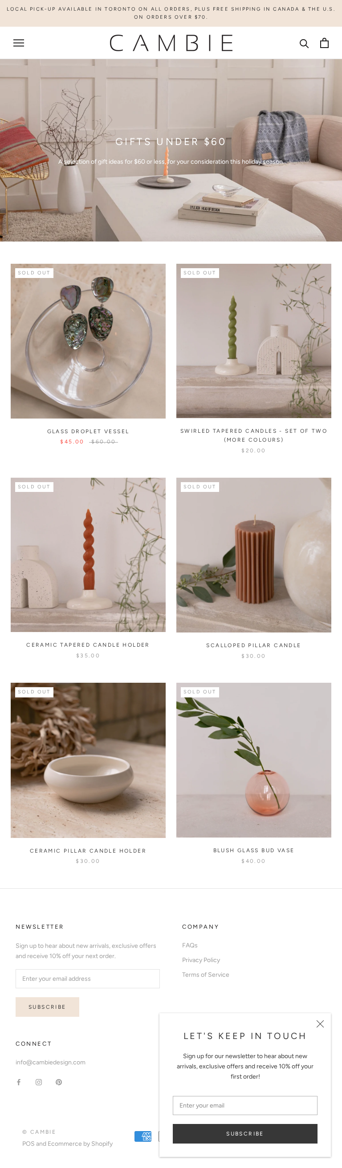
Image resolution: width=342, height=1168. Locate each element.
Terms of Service (205, 975)
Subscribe (245, 1134)
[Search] (304, 43)
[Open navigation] (18, 43)
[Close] (320, 1024)
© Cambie (39, 1132)
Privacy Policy (201, 960)
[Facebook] (19, 1081)
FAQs (190, 945)
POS (28, 1144)
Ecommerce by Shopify (80, 1144)
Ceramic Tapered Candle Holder (88, 645)
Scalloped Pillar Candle (253, 645)
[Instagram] (39, 1081)
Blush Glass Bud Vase (254, 850)
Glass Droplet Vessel (88, 431)
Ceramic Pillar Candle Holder (88, 851)
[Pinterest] (59, 1081)
